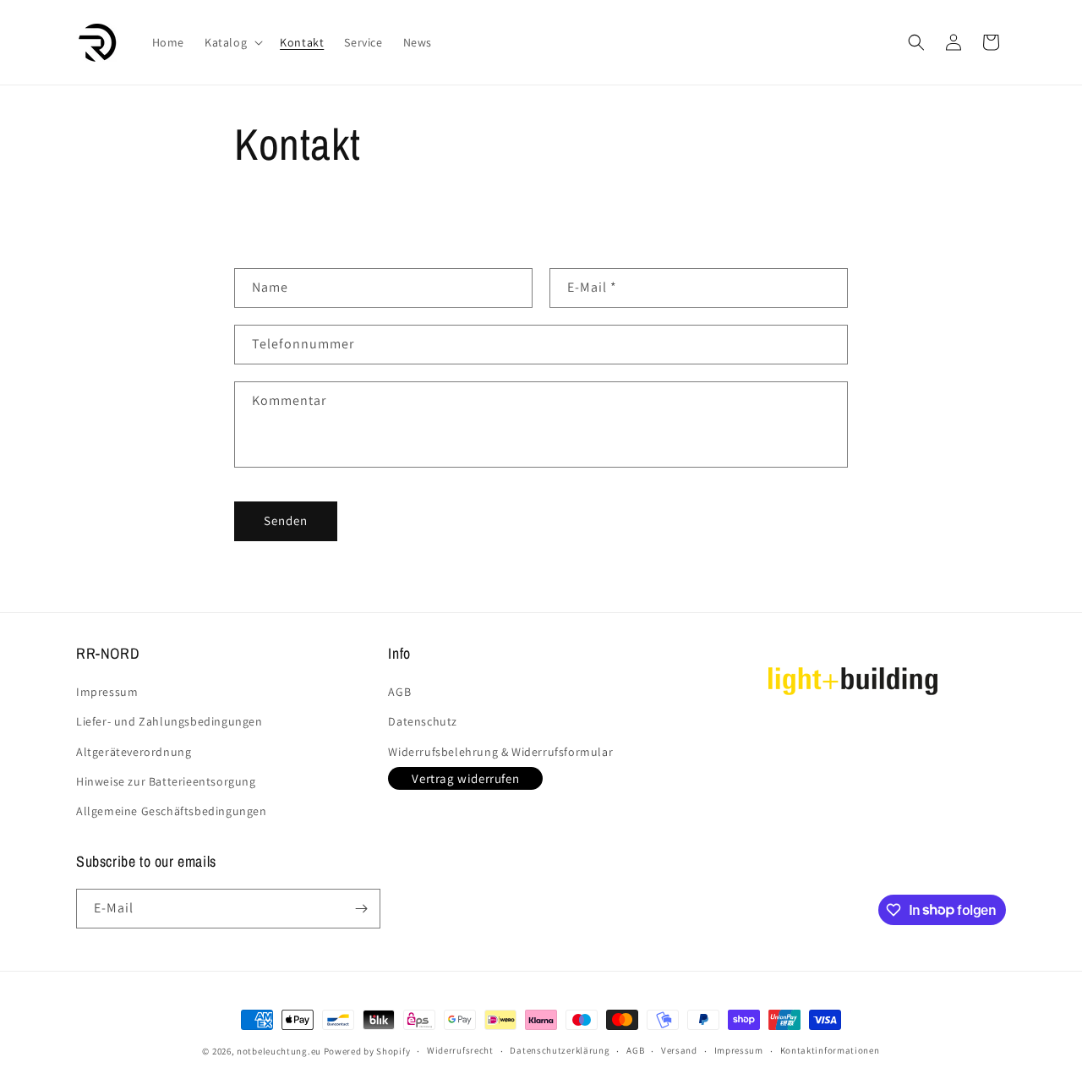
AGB (399, 691)
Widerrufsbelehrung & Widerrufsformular (500, 751)
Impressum (107, 691)
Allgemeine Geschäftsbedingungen (171, 811)
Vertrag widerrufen (465, 778)
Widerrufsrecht (460, 1050)
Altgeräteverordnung (133, 751)
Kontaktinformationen (830, 1050)
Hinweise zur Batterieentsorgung (166, 781)
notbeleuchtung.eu (279, 1051)
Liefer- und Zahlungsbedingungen (169, 721)
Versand (679, 1050)
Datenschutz (422, 721)
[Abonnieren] (361, 908)
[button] (232, 42)
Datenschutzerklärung (559, 1050)
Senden (286, 520)
